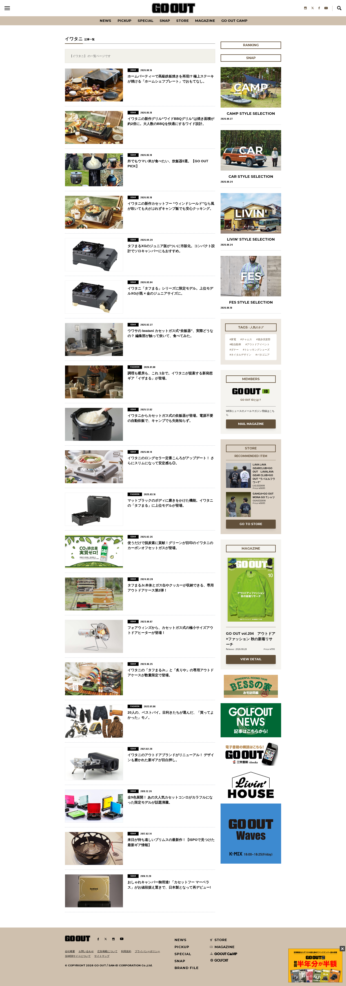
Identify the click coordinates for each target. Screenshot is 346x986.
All (92, 16)
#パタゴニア (263, 354)
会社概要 (70, 951)
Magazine (205, 21)
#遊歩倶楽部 (263, 339)
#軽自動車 (235, 344)
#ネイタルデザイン (240, 354)
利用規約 (126, 951)
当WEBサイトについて (78, 956)
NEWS (180, 940)
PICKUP (124, 21)
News (105, 21)
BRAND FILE (186, 968)
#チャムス (246, 339)
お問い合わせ (86, 951)
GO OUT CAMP (234, 21)
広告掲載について (107, 951)
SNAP (165, 21)
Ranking (251, 16)
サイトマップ (101, 956)
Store (182, 21)
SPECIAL (145, 21)
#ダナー (234, 349)
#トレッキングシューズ (256, 349)
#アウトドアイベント (257, 344)
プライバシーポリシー (147, 951)
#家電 (233, 339)
